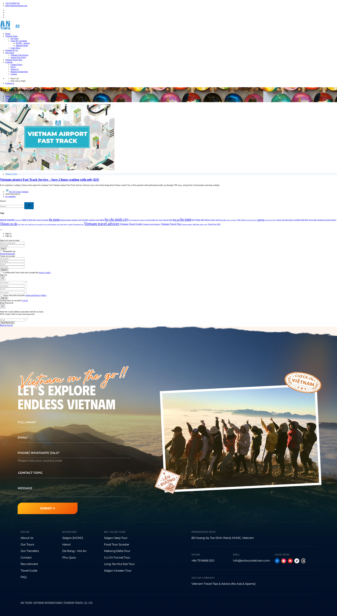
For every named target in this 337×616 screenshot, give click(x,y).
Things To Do (11, 98)
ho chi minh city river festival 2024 (159, 220)
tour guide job (39, 224)
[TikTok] (296, 560)
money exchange (231, 220)
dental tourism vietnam (68, 220)
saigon (260, 219)
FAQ (23, 577)
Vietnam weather (187, 224)
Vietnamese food (78, 224)
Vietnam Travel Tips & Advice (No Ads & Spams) (223, 584)
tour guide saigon (62, 224)
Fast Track (9, 53)
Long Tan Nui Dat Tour (119, 564)
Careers (14, 74)
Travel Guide (29, 570)
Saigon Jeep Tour (115, 538)
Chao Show (15, 48)
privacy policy (45, 272)
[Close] (1, 229)
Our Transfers (30, 551)
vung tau (195, 224)
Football (85, 220)
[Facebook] (277, 560)
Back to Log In (6, 325)
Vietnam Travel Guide (131, 224)
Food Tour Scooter (116, 544)
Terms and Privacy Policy (36, 295)
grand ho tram (94, 220)
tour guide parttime (50, 224)
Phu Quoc (254, 220)
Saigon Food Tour (270, 220)
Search (3, 201)
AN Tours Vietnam (18, 192)
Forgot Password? (7, 254)
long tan (200, 219)
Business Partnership (19, 72)
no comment (10, 196)
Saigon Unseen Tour (118, 570)
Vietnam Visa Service (19, 55)
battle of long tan (29, 220)
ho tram (186, 219)
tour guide (21, 224)
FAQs (13, 67)
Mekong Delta (22, 45)
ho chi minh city (117, 219)
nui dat (248, 220)
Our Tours (27, 544)
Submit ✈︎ (47, 508)
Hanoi (66, 544)
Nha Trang (241, 220)
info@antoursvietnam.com (16, 5)
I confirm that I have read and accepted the (27, 272)
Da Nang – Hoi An (74, 551)
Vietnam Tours (11, 36)
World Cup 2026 (214, 224)
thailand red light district (327, 220)
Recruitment (29, 564)
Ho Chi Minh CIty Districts (137, 220)
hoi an (176, 219)
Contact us (9, 83)
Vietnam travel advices (101, 223)
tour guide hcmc (30, 224)
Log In (25, 300)
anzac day (18, 220)
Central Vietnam (42, 220)
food (79, 220)
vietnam (70, 224)
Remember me (9, 251)
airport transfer (7, 219)
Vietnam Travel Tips (13, 60)
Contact (26, 557)
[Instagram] (283, 560)
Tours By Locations (19, 41)
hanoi (102, 220)
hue (193, 220)
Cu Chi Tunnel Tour (117, 557)
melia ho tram (220, 220)
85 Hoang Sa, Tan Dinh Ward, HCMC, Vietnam (222, 538)
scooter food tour (301, 220)
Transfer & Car (11, 50)
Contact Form (16, 64)
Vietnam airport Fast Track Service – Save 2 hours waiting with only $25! (49, 179)
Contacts (9, 62)
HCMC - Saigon (23, 43)
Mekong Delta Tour (117, 551)
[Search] (29, 205)
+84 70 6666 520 (12, 3)
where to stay (203, 224)
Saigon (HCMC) (72, 538)
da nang (54, 219)
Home (7, 34)
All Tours (14, 38)
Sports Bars (313, 220)
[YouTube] (290, 560)
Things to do (8, 224)
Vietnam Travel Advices (15, 101)
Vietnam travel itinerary (151, 224)
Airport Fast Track (18, 57)
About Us (15, 69)
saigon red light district (285, 220)
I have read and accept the (25, 295)
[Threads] (303, 560)
